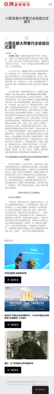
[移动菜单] (50, 4)
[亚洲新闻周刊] (16, 4)
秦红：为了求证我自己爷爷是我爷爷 (19, 363)
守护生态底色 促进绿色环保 (16, 273)
